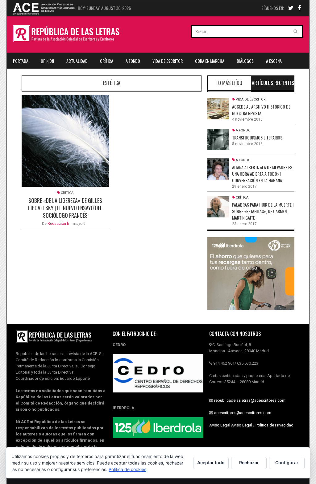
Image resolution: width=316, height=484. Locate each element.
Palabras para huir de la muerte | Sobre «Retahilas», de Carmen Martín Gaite (262, 211)
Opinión (47, 61)
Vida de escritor (167, 61)
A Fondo (133, 61)
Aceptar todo (211, 462)
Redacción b (58, 223)
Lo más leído (229, 83)
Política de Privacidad (274, 425)
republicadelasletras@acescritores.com (249, 400)
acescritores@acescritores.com (242, 412)
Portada (20, 61)
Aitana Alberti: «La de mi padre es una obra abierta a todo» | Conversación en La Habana (262, 173)
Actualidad (77, 61)
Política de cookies (127, 469)
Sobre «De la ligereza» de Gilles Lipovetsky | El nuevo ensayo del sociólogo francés (65, 207)
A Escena (274, 61)
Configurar (286, 462)
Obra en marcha (209, 61)
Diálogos (245, 61)
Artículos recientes (273, 83)
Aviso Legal (219, 425)
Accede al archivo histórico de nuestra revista (261, 109)
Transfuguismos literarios (257, 137)
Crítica (106, 61)
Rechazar (249, 462)
